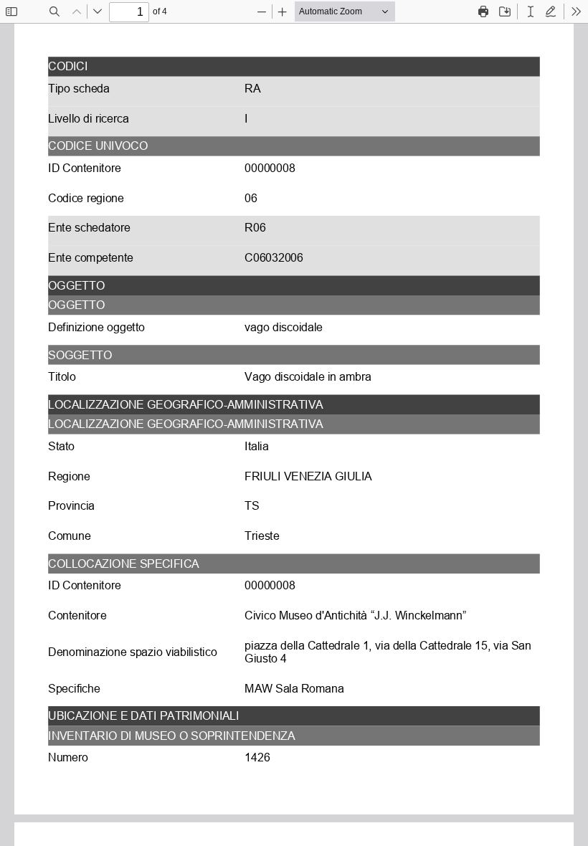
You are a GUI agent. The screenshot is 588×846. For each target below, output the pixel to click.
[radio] (531, 11)
